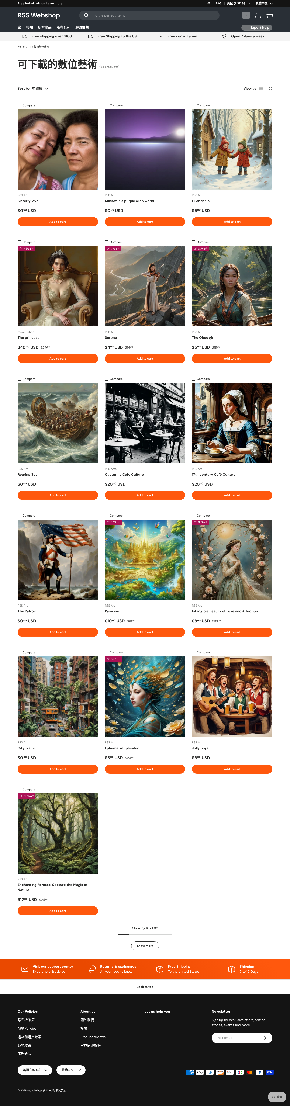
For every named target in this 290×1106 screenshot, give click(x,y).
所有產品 (45, 27)
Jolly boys (200, 748)
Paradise (112, 611)
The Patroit (27, 611)
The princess (28, 337)
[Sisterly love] (58, 149)
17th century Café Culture (213, 474)
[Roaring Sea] (58, 423)
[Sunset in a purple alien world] (145, 149)
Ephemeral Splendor (122, 748)
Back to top (145, 987)
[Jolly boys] (232, 696)
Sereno (111, 337)
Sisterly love (28, 201)
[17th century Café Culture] (232, 423)
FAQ (218, 3)
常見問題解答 (90, 1045)
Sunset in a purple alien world (129, 201)
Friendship (201, 201)
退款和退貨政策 (29, 1037)
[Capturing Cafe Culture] (145, 423)
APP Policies (27, 1028)
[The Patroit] (58, 560)
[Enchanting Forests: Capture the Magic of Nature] (58, 833)
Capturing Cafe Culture (124, 474)
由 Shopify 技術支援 (54, 1090)
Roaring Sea (27, 474)
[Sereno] (145, 286)
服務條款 (24, 1054)
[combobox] (149, 15)
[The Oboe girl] (232, 286)
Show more (145, 946)
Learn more (54, 3)
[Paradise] (145, 560)
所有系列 (63, 27)
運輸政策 (24, 1045)
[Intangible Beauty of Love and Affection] (232, 560)
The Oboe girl (203, 337)
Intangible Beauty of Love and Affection (225, 611)
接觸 (29, 27)
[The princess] (58, 286)
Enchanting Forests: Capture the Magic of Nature (52, 887)
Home (21, 46)
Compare (29, 105)
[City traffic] (58, 696)
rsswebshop (34, 1090)
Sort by (24, 88)
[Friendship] (232, 149)
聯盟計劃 (82, 27)
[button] (246, 15)
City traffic (27, 748)
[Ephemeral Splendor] (145, 696)
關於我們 (87, 1020)
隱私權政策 (26, 1020)
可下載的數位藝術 (39, 47)
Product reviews (93, 1037)
